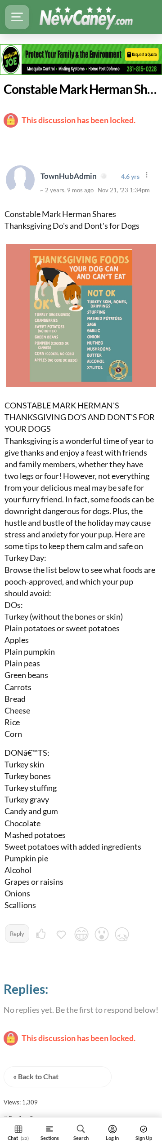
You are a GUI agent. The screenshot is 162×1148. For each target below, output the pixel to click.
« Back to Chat (35, 1076)
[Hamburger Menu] (17, 17)
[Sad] (121, 935)
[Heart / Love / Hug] (61, 935)
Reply (17, 933)
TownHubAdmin (69, 176)
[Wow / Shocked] (101, 935)
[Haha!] (81, 935)
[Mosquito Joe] (81, 59)
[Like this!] (41, 935)
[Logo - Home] (86, 17)
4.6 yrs (130, 176)
